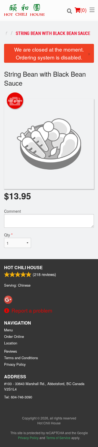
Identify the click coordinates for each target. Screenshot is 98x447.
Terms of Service (58, 437)
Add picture (15, 101)
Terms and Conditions (21, 357)
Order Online (14, 336)
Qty (8, 235)
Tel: (18, 397)
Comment (12, 211)
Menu (8, 329)
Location (10, 343)
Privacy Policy (15, 364)
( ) (83, 9)
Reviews (10, 351)
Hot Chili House (23, 267)
